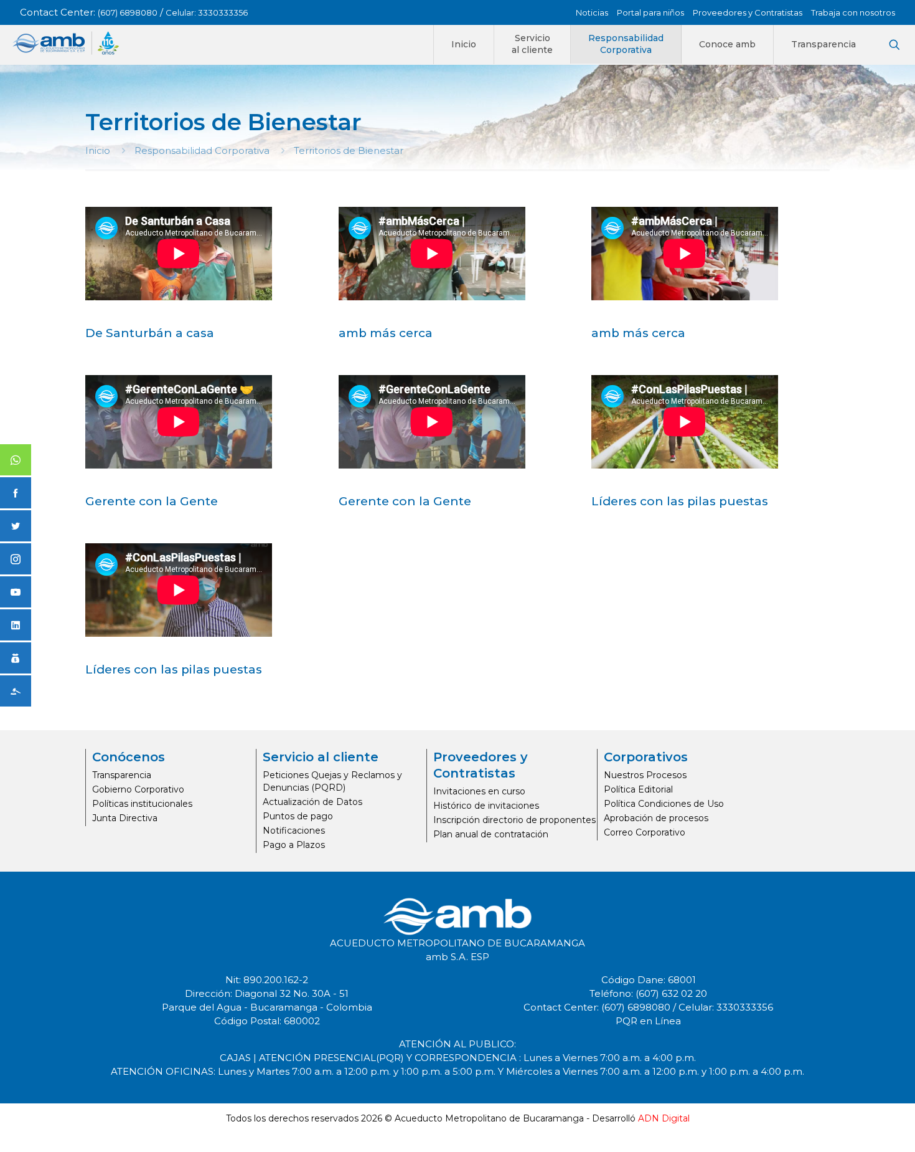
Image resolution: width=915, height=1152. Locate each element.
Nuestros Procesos (645, 775)
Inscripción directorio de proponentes (514, 820)
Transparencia (121, 775)
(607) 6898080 (127, 12)
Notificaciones (294, 830)
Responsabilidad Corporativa (202, 150)
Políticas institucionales (142, 803)
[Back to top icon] (855, 1126)
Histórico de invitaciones (486, 805)
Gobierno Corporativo (138, 789)
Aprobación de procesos (656, 818)
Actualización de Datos (312, 801)
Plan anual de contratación (490, 834)
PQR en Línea (648, 1021)
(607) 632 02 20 (671, 993)
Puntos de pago (298, 816)
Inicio (97, 150)
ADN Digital (664, 1118)
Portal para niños (650, 12)
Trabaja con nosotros (853, 12)
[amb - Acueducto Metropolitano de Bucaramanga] (65, 43)
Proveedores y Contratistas (747, 12)
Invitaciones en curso (479, 791)
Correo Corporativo (644, 832)
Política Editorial (638, 789)
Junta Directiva (124, 818)
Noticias (592, 12)
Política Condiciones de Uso (664, 803)
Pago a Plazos (294, 844)
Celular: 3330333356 (207, 12)
